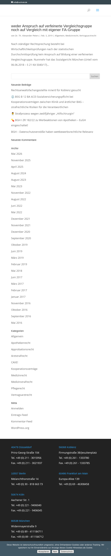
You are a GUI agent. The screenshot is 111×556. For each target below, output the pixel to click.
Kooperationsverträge (24, 369)
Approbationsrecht (22, 349)
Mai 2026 (16, 153)
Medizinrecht (71, 35)
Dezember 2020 (20, 231)
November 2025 (20, 160)
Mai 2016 (16, 322)
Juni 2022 (16, 205)
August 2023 (18, 179)
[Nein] (107, 548)
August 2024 (18, 173)
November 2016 (20, 303)
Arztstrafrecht (19, 356)
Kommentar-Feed (21, 421)
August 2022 (18, 199)
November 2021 (20, 225)
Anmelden (17, 408)
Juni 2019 (16, 251)
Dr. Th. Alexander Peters (27, 35)
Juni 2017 (16, 277)
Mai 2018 (16, 270)
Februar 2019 (19, 264)
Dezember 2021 (20, 218)
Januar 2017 (18, 296)
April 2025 (17, 166)
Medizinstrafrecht (21, 382)
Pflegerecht (18, 388)
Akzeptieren (43, 551)
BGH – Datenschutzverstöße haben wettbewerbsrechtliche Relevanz (52, 131)
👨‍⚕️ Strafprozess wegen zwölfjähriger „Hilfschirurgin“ (42, 113)
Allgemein (59, 35)
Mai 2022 (16, 212)
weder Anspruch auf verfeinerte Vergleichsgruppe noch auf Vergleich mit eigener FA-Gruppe (51, 28)
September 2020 (21, 238)
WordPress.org (20, 428)
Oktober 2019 (19, 244)
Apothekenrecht (20, 343)
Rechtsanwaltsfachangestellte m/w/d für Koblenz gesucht (46, 90)
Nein (55, 551)
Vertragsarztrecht (87, 35)
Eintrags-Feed (19, 415)
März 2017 (17, 283)
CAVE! (14, 362)
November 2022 (20, 192)
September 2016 (21, 316)
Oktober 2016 (19, 309)
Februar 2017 (19, 290)
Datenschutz (67, 551)
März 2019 (17, 257)
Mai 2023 (16, 186)
